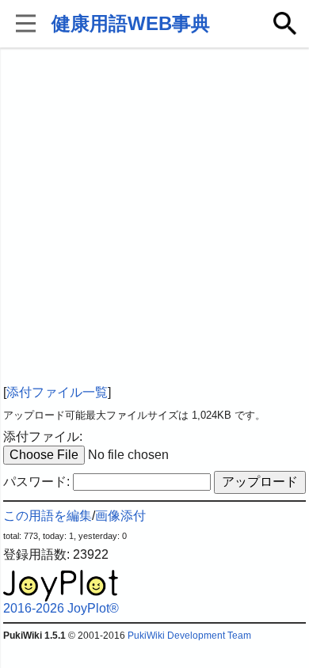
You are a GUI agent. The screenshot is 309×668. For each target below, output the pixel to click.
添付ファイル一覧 (57, 392)
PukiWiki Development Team (189, 635)
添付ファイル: (42, 436)
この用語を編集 (47, 515)
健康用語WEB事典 (131, 23)
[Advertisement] (154, 217)
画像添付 (120, 515)
